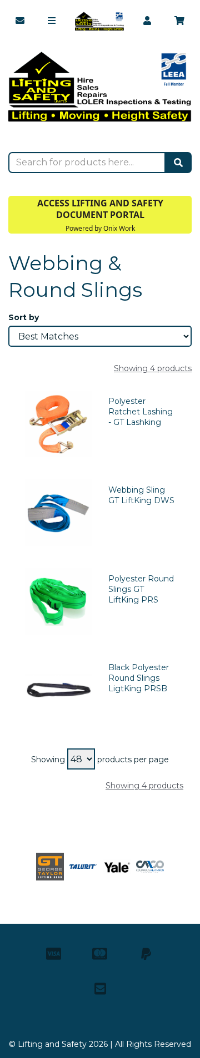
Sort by (23, 317)
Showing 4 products (153, 368)
